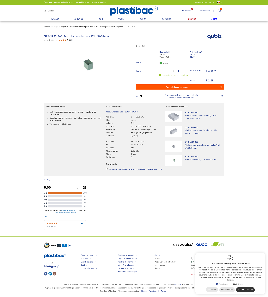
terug (48, 179)
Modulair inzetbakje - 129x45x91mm (201, 159)
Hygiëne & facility (125, 268)
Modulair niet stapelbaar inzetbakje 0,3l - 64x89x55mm (203, 146)
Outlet (214, 19)
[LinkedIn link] (50, 274)
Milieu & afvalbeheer (126, 265)
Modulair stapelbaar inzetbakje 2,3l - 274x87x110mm (201, 131)
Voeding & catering (125, 262)
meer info (177, 285)
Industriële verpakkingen (127, 272)
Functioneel (223, 284)
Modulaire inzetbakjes (79, 27)
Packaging (166, 19)
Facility (142, 19)
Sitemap (144, 291)
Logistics (78, 19)
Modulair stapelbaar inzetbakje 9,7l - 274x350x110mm (201, 117)
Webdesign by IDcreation (158, 291)
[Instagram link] (54, 274)
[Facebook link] (46, 274)
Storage (55, 19)
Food (100, 19)
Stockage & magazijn (59, 27)
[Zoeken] (45, 11)
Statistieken (237, 284)
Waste (121, 19)
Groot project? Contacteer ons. (181, 97)
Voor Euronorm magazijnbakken (102, 27)
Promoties (191, 19)
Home (46, 27)
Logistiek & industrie (126, 258)
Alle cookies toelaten (245, 290)
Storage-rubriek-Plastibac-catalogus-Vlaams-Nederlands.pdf (135, 169)
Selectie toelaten (227, 290)
